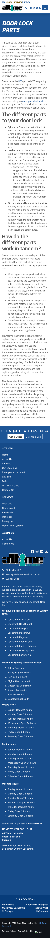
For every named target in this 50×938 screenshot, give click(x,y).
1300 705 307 (13, 570)
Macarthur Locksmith (13, 907)
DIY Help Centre (10, 485)
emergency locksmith (33, 101)
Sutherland (42, 911)
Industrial (7, 516)
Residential (7, 512)
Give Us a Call (33, 436)
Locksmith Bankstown (19, 654)
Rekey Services (16, 668)
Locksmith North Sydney (21, 650)
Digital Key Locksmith (19, 681)
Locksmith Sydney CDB (20, 641)
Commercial (8, 508)
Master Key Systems (12, 525)
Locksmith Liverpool (18, 628)
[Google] (46, 551)
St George (7, 911)
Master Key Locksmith (19, 685)
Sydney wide (12, 578)
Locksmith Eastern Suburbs (22, 646)
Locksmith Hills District (20, 624)
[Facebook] (32, 551)
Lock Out (7, 503)
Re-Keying (7, 521)
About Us (7, 459)
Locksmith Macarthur (19, 632)
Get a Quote (15, 436)
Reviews (6, 476)
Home (5, 454)
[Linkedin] (42, 551)
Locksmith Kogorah (18, 637)
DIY (20, 81)
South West (41, 907)
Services (6, 463)
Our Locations (9, 468)
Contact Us (8, 490)
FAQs (4, 481)
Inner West (8, 904)
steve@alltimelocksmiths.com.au (22, 574)
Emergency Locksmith (13, 472)
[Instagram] (37, 551)
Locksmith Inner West (19, 619)
